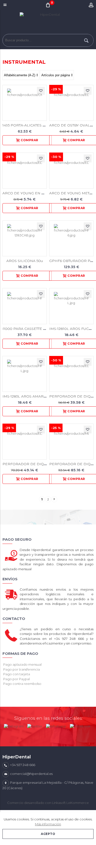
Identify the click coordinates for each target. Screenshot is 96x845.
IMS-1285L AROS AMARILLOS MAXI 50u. (37, 396)
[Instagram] (14, 725)
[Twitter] (34, 725)
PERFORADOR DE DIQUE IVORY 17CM (37, 464)
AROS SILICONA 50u (24, 261)
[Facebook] (80, 725)
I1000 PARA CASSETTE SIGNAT (29, 328)
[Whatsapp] (56, 725)
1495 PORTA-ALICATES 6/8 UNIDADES (35, 125)
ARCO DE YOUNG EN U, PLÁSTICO (33, 193)
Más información (48, 824)
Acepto (48, 834)
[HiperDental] (48, 23)
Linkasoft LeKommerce (70, 803)
